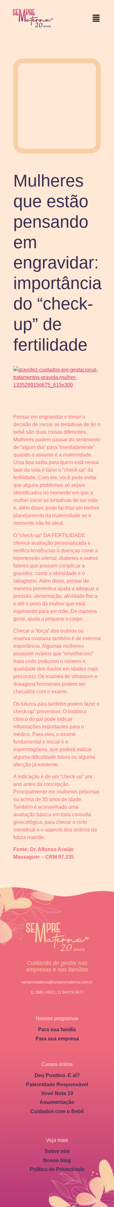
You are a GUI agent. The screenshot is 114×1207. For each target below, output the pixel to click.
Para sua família (57, 1029)
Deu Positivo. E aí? (57, 1075)
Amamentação (57, 1102)
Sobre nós (57, 1151)
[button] (96, 18)
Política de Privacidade (57, 1169)
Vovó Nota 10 (57, 1093)
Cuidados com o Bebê (57, 1111)
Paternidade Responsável (57, 1084)
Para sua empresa (57, 1038)
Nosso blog (57, 1160)
